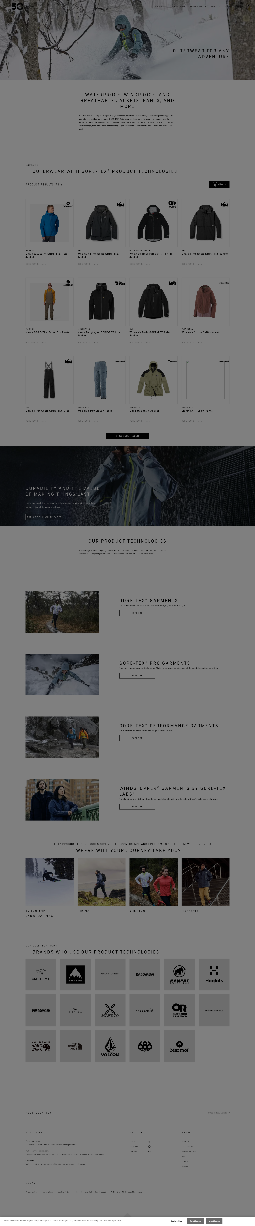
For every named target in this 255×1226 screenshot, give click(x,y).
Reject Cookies (195, 1221)
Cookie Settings (176, 1221)
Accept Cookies (214, 1221)
